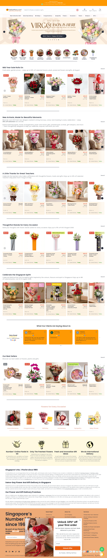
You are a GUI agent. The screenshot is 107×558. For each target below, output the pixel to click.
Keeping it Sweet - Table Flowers (50, 97)
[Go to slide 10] (61, 345)
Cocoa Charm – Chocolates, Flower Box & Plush (72, 306)
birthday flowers (85, 473)
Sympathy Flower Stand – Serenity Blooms (72, 255)
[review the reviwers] (44, 332)
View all (102, 68)
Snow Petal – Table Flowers (49, 204)
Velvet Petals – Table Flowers (93, 385)
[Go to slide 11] (62, 345)
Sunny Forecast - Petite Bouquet (7, 204)
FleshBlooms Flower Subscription (92, 527)
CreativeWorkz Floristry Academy (75, 477)
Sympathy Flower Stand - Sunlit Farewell (93, 255)
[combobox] (51, 10)
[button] (38, 15)
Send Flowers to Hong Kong (91, 533)
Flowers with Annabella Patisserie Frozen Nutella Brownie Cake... (7, 387)
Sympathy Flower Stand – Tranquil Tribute (7, 255)
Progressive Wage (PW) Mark (69, 479)
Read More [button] (53, 342)
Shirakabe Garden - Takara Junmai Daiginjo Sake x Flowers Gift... (50, 307)
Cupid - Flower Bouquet (7, 97)
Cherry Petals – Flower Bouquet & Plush (50, 154)
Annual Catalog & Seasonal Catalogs (91, 517)
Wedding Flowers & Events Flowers (90, 523)
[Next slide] (103, 32)
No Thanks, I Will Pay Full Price (67, 553)
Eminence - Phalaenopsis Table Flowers (28, 386)
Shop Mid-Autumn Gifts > (53, 36)
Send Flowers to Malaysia (90, 535)
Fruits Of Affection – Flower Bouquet (50, 386)
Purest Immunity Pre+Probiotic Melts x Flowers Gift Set (7, 307)
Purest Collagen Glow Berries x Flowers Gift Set (29, 306)
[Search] (77, 10)
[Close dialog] (80, 520)
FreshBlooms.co (29, 479)
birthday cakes (94, 473)
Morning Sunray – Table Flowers (72, 204)
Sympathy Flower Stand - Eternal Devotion (50, 255)
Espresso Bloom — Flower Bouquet (72, 153)
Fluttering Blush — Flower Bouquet (29, 153)
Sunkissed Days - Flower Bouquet (93, 204)
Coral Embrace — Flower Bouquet (7, 153)
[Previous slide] (4, 32)
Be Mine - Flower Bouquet (72, 97)
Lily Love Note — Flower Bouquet (93, 153)
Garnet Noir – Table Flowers (92, 305)
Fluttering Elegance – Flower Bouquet (29, 98)
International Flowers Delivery (91, 537)
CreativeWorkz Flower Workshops (89, 529)
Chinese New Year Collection (91, 514)
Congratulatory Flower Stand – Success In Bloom (29, 255)
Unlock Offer (67, 548)
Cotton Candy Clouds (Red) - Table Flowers (93, 98)
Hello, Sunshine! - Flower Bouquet (29, 204)
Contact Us (49, 514)
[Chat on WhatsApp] (102, 549)
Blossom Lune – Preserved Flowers (72, 385)
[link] (14, 54)
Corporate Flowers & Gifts (90, 521)
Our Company (68, 514)
